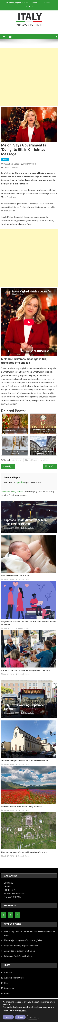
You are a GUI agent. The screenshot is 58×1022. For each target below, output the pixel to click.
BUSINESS (8, 883)
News (5, 159)
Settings (33, 1017)
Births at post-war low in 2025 (15, 576)
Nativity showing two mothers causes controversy (10, 466)
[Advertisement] (29, 77)
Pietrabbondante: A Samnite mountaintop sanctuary (24, 852)
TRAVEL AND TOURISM (14, 893)
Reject (20, 1017)
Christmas (16, 460)
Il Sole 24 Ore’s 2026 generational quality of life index (26, 670)
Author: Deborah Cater (14, 978)
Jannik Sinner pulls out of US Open (19, 951)
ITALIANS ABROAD (12, 897)
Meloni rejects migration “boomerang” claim (23, 940)
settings (22, 1011)
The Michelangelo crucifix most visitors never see (24, 761)
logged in (20, 482)
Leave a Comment (11, 167)
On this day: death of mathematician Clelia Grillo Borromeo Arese (30, 933)
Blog (6, 983)
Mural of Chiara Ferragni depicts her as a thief (51, 466)
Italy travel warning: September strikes (24, 706)
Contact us (46, 3)
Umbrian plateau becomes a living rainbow (21, 806)
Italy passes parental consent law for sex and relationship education (28, 623)
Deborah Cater (29, 164)
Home (7, 993)
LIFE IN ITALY (9, 890)
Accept (8, 1017)
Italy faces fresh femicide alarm (18, 956)
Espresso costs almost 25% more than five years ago (26, 521)
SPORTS (8, 886)
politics (44, 460)
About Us (34, 3)
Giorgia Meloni (31, 460)
